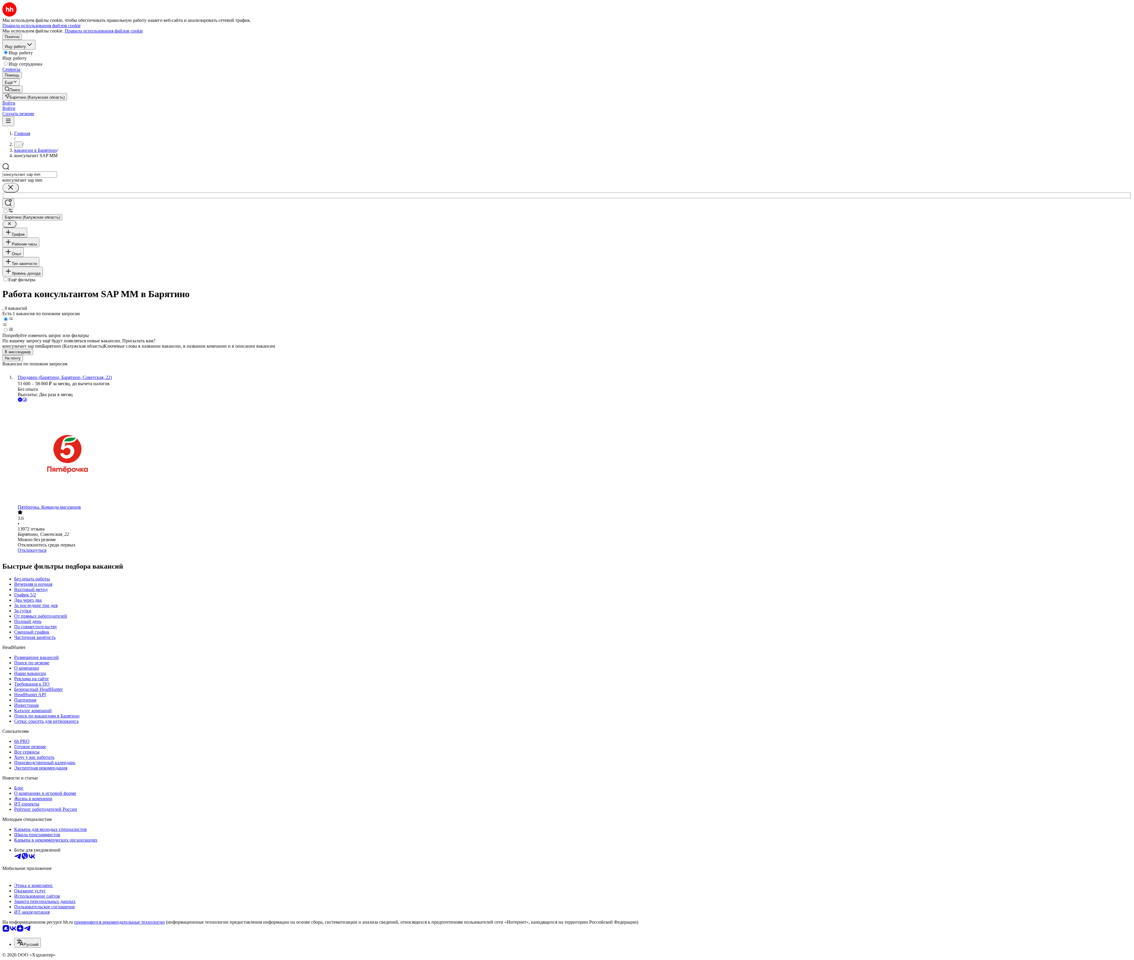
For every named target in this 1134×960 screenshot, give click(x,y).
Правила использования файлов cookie (104, 30)
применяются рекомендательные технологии (119, 922)
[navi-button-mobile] (8, 121)
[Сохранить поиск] (8, 203)
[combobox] (29, 174)
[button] (8, 102)
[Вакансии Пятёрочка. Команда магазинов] (573, 454)
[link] (12, 89)
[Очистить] (10, 188)
